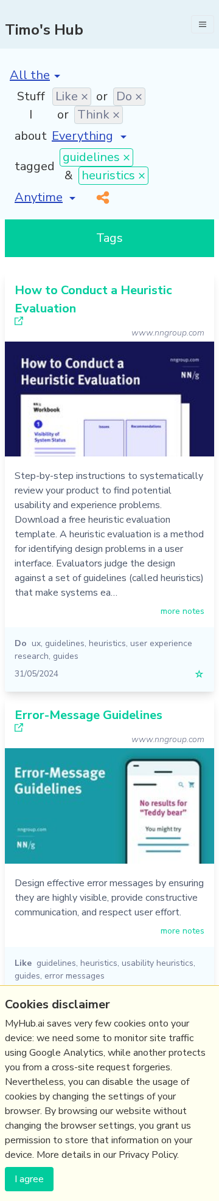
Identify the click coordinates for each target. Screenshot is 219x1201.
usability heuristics (157, 963)
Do (21, 643)
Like (23, 963)
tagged (35, 166)
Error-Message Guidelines (88, 715)
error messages (74, 976)
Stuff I (31, 105)
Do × (129, 96)
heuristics (107, 643)
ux (36, 643)
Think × (98, 114)
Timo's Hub (44, 30)
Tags (109, 238)
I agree (29, 1179)
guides (65, 656)
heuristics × (113, 175)
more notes (182, 611)
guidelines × (96, 157)
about (31, 136)
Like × (71, 96)
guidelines (65, 643)
